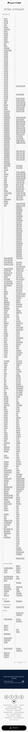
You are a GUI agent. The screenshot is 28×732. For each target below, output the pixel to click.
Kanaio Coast (8, 503)
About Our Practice (8, 705)
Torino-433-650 (8, 258)
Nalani (6, 484)
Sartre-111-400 (20, 106)
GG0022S (7, 127)
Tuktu (5, 373)
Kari (5, 430)
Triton (5, 455)
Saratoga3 (19, 405)
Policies (18, 648)
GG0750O (19, 226)
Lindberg (6, 591)
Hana (17, 516)
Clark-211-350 (20, 182)
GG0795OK (7, 138)
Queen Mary (19, 327)
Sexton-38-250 (20, 98)
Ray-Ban (18, 582)
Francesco (7, 29)
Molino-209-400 (20, 132)
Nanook (6, 396)
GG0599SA (19, 216)
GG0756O (19, 224)
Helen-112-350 (20, 157)
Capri (5, 526)
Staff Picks (19, 586)
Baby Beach (7, 533)
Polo (17, 576)
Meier (17, 346)
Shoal (5, 468)
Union (5, 312)
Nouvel (18, 340)
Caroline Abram (8, 568)
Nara (5, 319)
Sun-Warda (19, 394)
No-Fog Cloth (20, 552)
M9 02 (5, 18)
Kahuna (6, 510)
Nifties (18, 570)
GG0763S (19, 222)
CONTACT (19, 650)
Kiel (17, 356)
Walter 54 (19, 312)
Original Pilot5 (20, 480)
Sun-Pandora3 (8, 281)
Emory (6, 31)
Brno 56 (18, 381)
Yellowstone (7, 274)
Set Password (8, 638)
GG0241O (19, 251)
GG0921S (7, 113)
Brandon (18, 384)
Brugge (18, 375)
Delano (6, 33)
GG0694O (19, 232)
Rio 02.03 (19, 264)
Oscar (18, 335)
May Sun (6, 306)
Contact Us (21, 705)
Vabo (5, 367)
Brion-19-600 (20, 184)
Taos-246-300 (20, 94)
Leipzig (6, 169)
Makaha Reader (8, 495)
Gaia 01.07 (19, 287)
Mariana (6, 491)
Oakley (18, 572)
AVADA (20, 662)
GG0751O (7, 144)
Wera (17, 419)
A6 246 (6, 20)
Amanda (18, 547)
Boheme (18, 461)
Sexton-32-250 (20, 100)
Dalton (6, 37)
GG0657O (7, 148)
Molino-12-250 (20, 134)
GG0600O (7, 153)
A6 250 (6, 56)
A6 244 (6, 22)
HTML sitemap (8, 619)
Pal (5, 390)
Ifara (17, 308)
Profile (6, 642)
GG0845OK (19, 220)
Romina (6, 388)
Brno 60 (18, 377)
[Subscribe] (23, 681)
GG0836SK (19, 209)
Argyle (6, 363)
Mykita (18, 565)
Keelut (6, 421)
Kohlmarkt (19, 306)
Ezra (17, 545)
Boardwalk (7, 531)
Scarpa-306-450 (21, 104)
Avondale (6, 360)
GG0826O (7, 136)
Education (7, 601)
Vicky (17, 438)
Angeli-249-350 (20, 203)
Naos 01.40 (19, 277)
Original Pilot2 (20, 486)
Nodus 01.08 (20, 268)
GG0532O (7, 48)
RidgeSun (7, 302)
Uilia (5, 287)
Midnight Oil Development (14, 719)
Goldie (18, 396)
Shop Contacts (8, 648)
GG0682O (19, 235)
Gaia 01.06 (19, 285)
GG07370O (19, 230)
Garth (5, 440)
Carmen (6, 174)
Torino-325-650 (8, 260)
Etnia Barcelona (8, 576)
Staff (17, 629)
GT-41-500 (19, 167)
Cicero (6, 352)
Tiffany (18, 591)
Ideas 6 (6, 629)
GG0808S (19, 211)
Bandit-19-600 (20, 558)
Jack (17, 512)
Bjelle (5, 46)
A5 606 (6, 62)
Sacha (18, 447)
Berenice (18, 463)
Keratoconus (19, 612)
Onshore (6, 480)
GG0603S (19, 214)
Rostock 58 (19, 323)
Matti (5, 407)
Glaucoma (7, 606)
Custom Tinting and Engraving (14, 706)
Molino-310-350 (20, 127)
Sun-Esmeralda (8, 283)
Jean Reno (7, 584)
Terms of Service (11, 715)
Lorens (6, 413)
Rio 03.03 (19, 262)
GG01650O (7, 163)
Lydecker (18, 350)
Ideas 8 (6, 625)
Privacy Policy (10, 710)
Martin (5, 409)
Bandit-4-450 (20, 190)
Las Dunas (19, 352)
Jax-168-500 (19, 138)
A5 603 (6, 67)
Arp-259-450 (7, 270)
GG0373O (7, 159)
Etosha (18, 369)
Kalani (6, 505)
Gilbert (6, 277)
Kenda (6, 415)
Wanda (18, 428)
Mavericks (7, 489)
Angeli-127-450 (20, 205)
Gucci (5, 580)
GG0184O (19, 253)
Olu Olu (6, 482)
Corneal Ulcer (20, 606)
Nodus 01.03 (20, 270)
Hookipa (6, 514)
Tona (5, 375)
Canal (5, 354)
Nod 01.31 (19, 272)
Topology (18, 593)
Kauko (6, 106)
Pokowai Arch (8, 472)
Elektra (6, 298)
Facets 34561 (8, 193)
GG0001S (19, 554)
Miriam (18, 497)
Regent (18, 325)
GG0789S (7, 123)
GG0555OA (19, 243)
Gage (5, 342)
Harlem (6, 203)
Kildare (6, 201)
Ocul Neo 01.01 (20, 266)
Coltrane (6, 41)
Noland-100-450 (21, 117)
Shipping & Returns (8, 712)
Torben (6, 186)
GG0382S (19, 218)
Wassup (6, 451)
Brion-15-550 (20, 186)
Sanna (6, 100)
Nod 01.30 (19, 274)
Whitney (18, 310)
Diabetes (6, 654)
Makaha (6, 499)
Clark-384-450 (20, 180)
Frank (17, 539)
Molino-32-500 (20, 125)
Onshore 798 (7, 478)
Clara (17, 373)
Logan (5, 325)
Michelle (18, 503)
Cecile (18, 459)
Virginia (18, 434)
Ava (5, 172)
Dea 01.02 (19, 291)
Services (6, 656)
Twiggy (18, 442)
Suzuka (18, 321)
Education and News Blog (11, 708)
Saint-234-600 (20, 109)
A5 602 (6, 71)
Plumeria (6, 474)
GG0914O (7, 134)
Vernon (6, 310)
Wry (17, 415)
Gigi (5, 295)
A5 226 (6, 92)
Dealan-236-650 (21, 178)
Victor (18, 407)
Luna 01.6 (19, 283)
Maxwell (6, 323)
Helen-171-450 (20, 153)
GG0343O (7, 161)
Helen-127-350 (20, 155)
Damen (6, 350)
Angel (18, 402)
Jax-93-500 (19, 136)
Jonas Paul (7, 586)
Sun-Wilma (19, 392)
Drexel (6, 344)
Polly (17, 495)
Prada (18, 578)
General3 (19, 491)
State (17, 589)
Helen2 (6, 190)
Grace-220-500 (20, 159)
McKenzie (7, 405)
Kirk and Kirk (7, 589)
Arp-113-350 (19, 199)
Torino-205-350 (8, 262)
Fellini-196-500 (20, 172)
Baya (17, 465)
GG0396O (7, 157)
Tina (5, 197)
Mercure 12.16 (8, 272)
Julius (5, 432)
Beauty (6, 184)
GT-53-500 (19, 165)
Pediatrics (19, 614)
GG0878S (7, 115)
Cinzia (6, 570)
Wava (17, 423)
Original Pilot (20, 489)
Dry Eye (18, 619)
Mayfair (18, 300)
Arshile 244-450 (20, 193)
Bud (5, 43)
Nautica (18, 568)
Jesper (6, 434)
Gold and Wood (8, 578)
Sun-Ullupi (7, 279)
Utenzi (18, 411)
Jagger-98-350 (20, 140)
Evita (17, 367)
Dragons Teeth (8, 520)
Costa (5, 572)
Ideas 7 (6, 627)
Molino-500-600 (20, 121)
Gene (17, 537)
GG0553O (19, 245)
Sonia (18, 444)
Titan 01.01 (19, 258)
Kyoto (5, 327)
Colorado (19, 371)
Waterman (7, 447)
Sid (5, 377)
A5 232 (6, 83)
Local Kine (7, 501)
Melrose (18, 344)
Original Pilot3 (20, 484)
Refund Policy (18, 710)
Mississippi (19, 342)
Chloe (18, 457)
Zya (17, 413)
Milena (6, 291)
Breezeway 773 (8, 528)
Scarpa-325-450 (21, 102)
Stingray (6, 461)
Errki (5, 444)
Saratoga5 (19, 474)
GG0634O (19, 237)
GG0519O (19, 247)
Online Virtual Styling (19, 717)
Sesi (5, 188)
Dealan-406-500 (21, 174)
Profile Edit (7, 640)
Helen (18, 514)
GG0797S (7, 119)
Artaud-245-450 (8, 268)
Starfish (6, 465)
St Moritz (18, 298)
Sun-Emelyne (8, 285)
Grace (5, 337)
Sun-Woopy (19, 390)
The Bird (6, 457)
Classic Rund (8, 50)
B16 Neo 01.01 (20, 295)
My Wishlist (7, 633)
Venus (5, 176)
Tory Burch (19, 595)
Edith (5, 180)
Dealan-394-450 (21, 176)
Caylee (6, 195)
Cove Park (7, 524)
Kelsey (6, 417)
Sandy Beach (8, 470)
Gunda (6, 109)
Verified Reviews (8, 717)
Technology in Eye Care (16, 714)
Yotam (5, 365)
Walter (6, 167)
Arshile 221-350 (20, 195)
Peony (18, 331)
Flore (5, 178)
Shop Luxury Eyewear (19, 712)
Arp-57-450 (19, 197)
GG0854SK (7, 117)
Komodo (18, 354)
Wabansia (7, 308)
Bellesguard (19, 386)
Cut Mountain (8, 522)
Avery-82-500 (20, 119)
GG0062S (7, 125)
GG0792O (7, 140)
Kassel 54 (19, 363)
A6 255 (6, 52)
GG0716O (7, 146)
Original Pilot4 (20, 482)
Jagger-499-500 (20, 142)
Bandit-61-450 (20, 188)
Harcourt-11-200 (8, 264)
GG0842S (19, 207)
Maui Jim (6, 595)
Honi (5, 205)
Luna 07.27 (19, 281)
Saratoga (18, 476)
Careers (16, 705)
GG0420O (19, 249)
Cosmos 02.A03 (20, 293)
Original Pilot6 (20, 478)
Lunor (5, 593)
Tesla (17, 316)
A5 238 (6, 73)
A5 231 (6, 90)
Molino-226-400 (20, 130)
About (18, 631)
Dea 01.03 (19, 289)
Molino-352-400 (20, 123)
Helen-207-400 (20, 151)
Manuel (6, 27)
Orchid (6, 476)
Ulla (5, 371)
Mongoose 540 (8, 486)
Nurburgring (7, 199)
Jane (17, 505)
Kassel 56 (19, 360)
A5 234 (6, 79)
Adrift (5, 535)
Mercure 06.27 (20, 279)
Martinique (19, 304)
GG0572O (19, 241)
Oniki (5, 25)
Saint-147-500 (20, 111)
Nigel (5, 102)
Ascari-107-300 (20, 85)
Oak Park (6, 314)
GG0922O (7, 130)
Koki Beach (7, 537)
